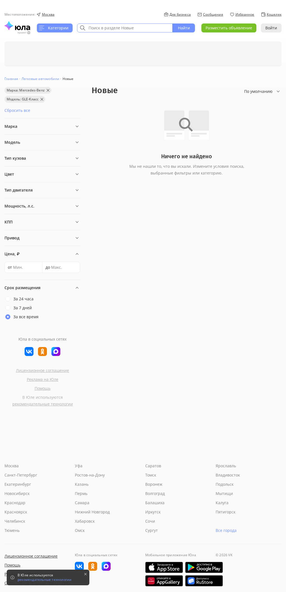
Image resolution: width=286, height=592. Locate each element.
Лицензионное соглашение (42, 370)
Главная (11, 78)
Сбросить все (17, 110)
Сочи (150, 521)
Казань (82, 484)
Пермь (81, 493)
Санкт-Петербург (20, 475)
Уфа (78, 465)
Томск (150, 475)
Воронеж (153, 484)
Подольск (224, 484)
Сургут (151, 530)
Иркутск (153, 512)
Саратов (153, 465)
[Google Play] (204, 567)
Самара (82, 502)
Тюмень (12, 530)
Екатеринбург (17, 484)
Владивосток (228, 475)
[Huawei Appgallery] (164, 580)
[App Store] (164, 567)
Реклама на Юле (42, 379)
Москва (11, 465)
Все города (226, 530)
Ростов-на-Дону (90, 475)
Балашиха (155, 502)
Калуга (222, 502)
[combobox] (125, 27)
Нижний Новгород (92, 512)
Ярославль (226, 465)
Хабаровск (85, 521)
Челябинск (14, 521)
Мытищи (224, 493)
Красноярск (15, 512)
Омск (80, 530)
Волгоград (155, 493)
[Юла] (17, 25)
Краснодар (14, 502)
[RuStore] (204, 580)
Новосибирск (17, 493)
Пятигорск (225, 512)
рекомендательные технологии (42, 404)
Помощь (43, 388)
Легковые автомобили (40, 78)
